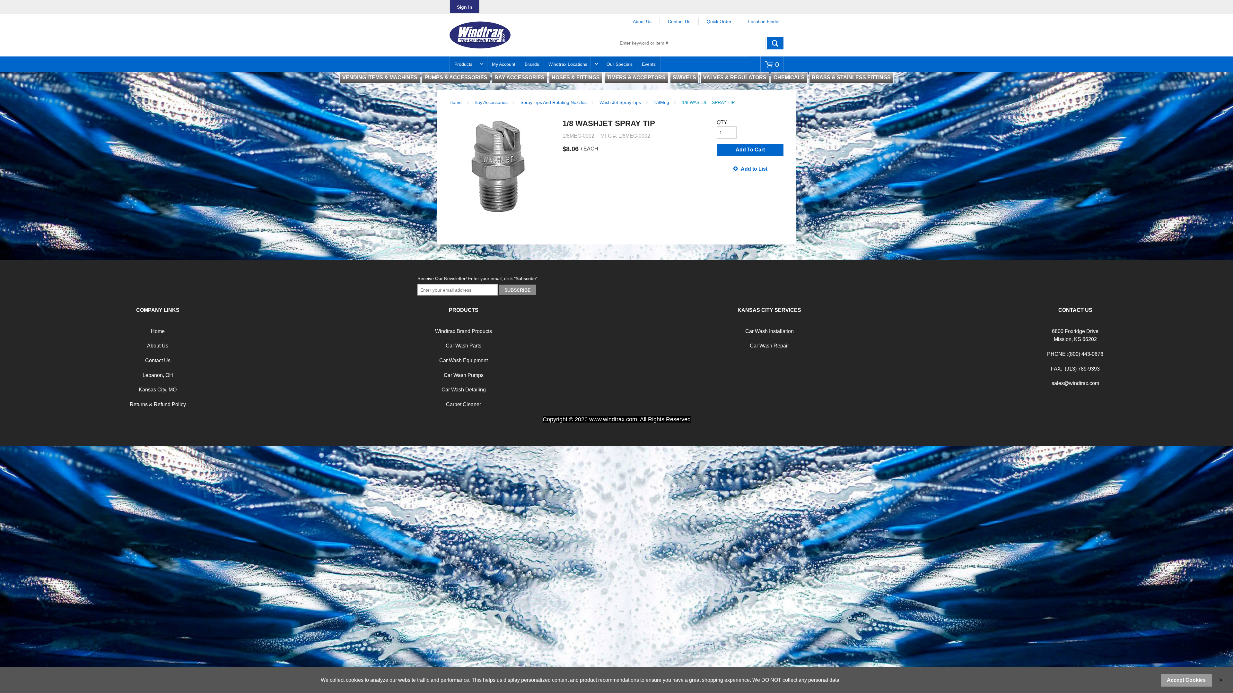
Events (649, 64)
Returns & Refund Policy (158, 404)
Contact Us (679, 21)
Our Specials (620, 64)
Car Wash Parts (463, 345)
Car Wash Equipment (463, 360)
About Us (642, 21)
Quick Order (719, 21)
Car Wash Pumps (464, 375)
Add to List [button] (754, 169)
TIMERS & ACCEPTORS (636, 77)
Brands (532, 64)
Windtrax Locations (567, 64)
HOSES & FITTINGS (576, 77)
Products (463, 64)
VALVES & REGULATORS (734, 77)
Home (456, 102)
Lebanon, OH (158, 375)
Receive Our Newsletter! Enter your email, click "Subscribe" (477, 278)
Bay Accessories (491, 102)
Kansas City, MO (158, 389)
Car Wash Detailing (464, 389)
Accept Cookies (1186, 680)
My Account (503, 64)
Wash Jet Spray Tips (620, 102)
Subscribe (517, 290)
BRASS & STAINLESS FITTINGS (851, 77)
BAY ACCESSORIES (519, 77)
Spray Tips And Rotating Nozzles (553, 102)
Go (775, 43)
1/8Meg (661, 102)
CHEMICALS (789, 77)
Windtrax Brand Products (463, 331)
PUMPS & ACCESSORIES (455, 77)
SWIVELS (684, 77)
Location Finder (764, 21)
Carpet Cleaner (463, 404)
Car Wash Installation (769, 331)
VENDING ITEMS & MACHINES (379, 77)
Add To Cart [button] (750, 149)
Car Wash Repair (769, 345)
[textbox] (691, 43)
